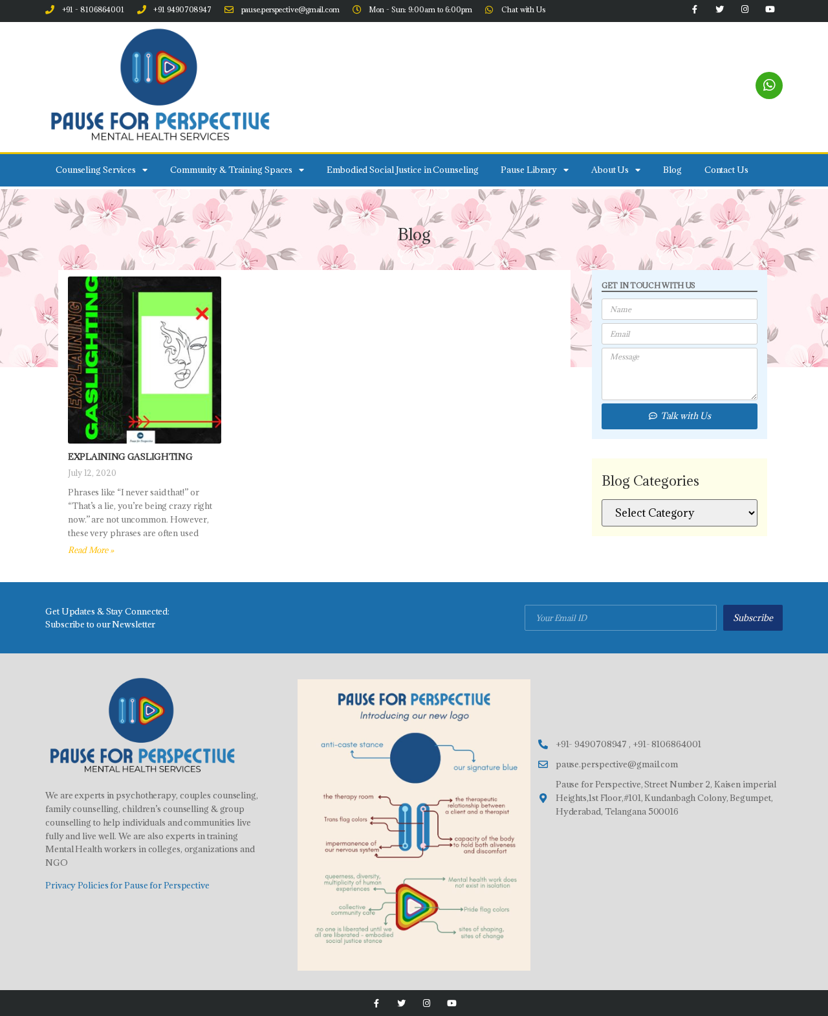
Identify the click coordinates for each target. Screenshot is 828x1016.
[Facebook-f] (376, 1003)
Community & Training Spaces (231, 169)
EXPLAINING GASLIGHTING (130, 456)
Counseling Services (96, 169)
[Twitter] (401, 1003)
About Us (610, 169)
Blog (672, 169)
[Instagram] (426, 1003)
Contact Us (726, 169)
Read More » (91, 550)
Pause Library (529, 169)
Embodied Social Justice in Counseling (402, 169)
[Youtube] (451, 1003)
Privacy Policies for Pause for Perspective (127, 885)
